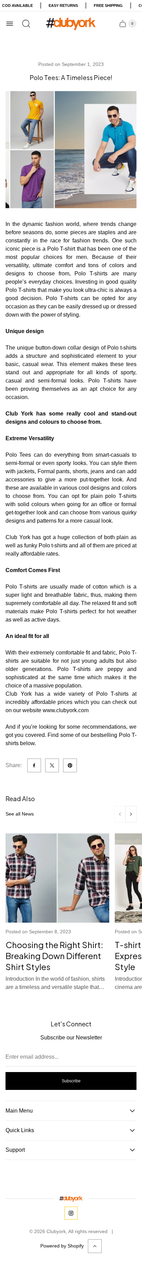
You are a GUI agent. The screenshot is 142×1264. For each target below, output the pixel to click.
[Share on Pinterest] (70, 765)
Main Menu (19, 1111)
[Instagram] (71, 1213)
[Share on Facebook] (34, 765)
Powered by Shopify (62, 1246)
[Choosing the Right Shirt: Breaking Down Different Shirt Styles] (57, 878)
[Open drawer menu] (9, 23)
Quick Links (20, 1130)
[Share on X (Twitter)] (52, 765)
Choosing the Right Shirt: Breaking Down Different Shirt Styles (54, 956)
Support (15, 1150)
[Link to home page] (71, 1198)
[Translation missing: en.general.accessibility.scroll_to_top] (95, 1246)
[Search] (26, 23)
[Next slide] (130, 814)
